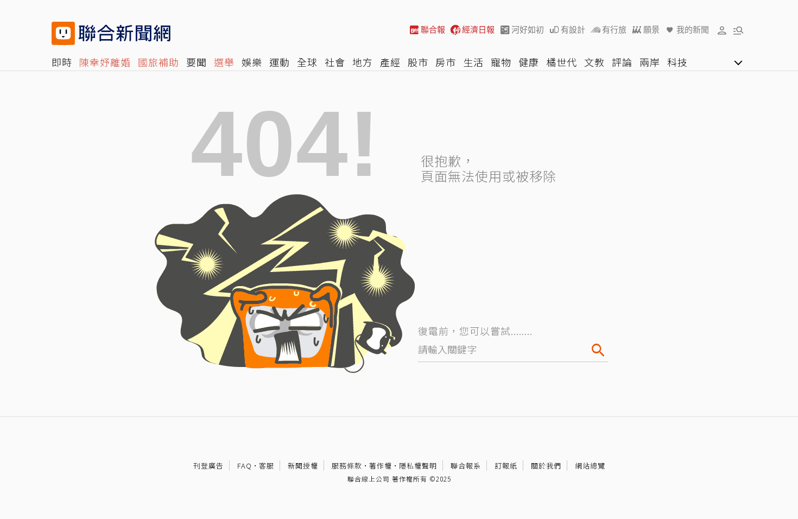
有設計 (573, 29)
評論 (622, 62)
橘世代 (561, 62)
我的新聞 (692, 29)
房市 (445, 62)
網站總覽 (590, 465)
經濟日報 (478, 29)
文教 (594, 62)
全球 (307, 62)
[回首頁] (124, 33)
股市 (418, 62)
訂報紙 (506, 465)
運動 (279, 62)
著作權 (380, 465)
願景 (651, 29)
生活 (473, 62)
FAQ (244, 465)
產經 (390, 62)
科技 (677, 62)
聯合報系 (466, 465)
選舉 (224, 62)
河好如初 (527, 29)
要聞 (196, 62)
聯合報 (433, 29)
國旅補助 (158, 62)
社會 (335, 62)
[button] (722, 30)
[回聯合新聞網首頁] (63, 33)
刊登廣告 (208, 465)
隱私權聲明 (418, 465)
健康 (528, 62)
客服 (266, 465)
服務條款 (347, 465)
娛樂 (252, 62)
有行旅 (614, 29)
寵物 (501, 62)
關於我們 (546, 465)
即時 (62, 62)
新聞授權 (303, 465)
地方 (362, 62)
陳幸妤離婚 (105, 62)
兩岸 (649, 62)
